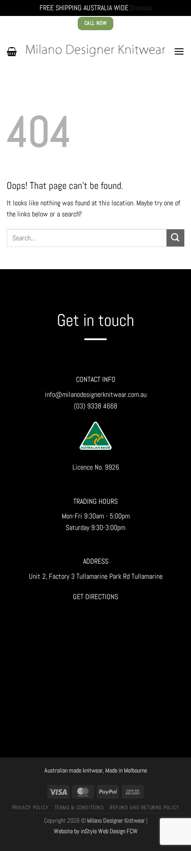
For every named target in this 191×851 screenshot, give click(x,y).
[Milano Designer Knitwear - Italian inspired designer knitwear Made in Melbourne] (95, 51)
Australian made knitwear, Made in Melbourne (95, 770)
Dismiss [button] (141, 7)
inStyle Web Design (103, 831)
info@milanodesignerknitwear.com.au (96, 394)
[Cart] (12, 51)
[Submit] (175, 238)
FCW (132, 831)
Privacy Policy (30, 807)
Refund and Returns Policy (144, 807)
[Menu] (179, 51)
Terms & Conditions (79, 807)
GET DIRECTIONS (95, 596)
